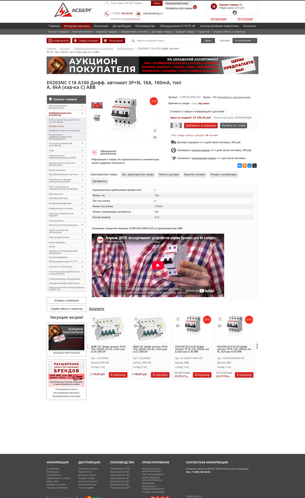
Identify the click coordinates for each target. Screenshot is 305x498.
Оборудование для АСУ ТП (63, 261)
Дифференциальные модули (64, 130)
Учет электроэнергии (153, 474)
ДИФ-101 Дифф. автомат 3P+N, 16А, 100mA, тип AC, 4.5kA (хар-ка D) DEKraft (108, 349)
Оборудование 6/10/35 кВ (177, 26)
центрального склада (204, 158)
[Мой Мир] (249, 165)
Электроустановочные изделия (61, 214)
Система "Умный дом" (61, 266)
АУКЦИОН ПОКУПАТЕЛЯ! (66, 352)
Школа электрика (87, 484)
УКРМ (52, 246)
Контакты (249, 26)
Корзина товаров (106, 31)
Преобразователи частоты (63, 174)
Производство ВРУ (119, 471)
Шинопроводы (57, 242)
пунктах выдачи (201, 150)
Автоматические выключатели (58, 106)
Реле (51, 150)
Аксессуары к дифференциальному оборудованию (60, 136)
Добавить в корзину (201, 125)
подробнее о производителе (234, 97)
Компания (101, 26)
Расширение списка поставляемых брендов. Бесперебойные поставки (66, 393)
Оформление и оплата (134, 31)
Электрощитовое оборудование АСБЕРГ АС (66, 288)
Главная (54, 26)
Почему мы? (53, 471)
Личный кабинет (82, 31)
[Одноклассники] (245, 165)
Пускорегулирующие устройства (60, 144)
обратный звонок (132, 18)
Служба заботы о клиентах (229, 31)
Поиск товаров (86, 487)
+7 (122, 13)
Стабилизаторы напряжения (64, 278)
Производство (145, 26)
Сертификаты (54, 474)
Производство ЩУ (119, 484)
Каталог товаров (58, 31)
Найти (208, 40)
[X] (254, 165)
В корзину (118, 375)
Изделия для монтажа (61, 208)
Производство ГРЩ (120, 468)
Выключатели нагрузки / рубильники (62, 163)
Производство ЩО (119, 481)
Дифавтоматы (125, 48)
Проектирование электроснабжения (152, 478)
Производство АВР (120, 474)
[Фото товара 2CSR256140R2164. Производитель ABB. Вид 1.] (97, 119)
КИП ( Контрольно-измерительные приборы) (63, 187)
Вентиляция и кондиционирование (153, 487)
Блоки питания (57, 170)
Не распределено (58, 257)
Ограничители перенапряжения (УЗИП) (62, 156)
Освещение (148, 483)
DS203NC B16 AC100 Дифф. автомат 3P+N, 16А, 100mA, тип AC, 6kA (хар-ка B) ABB (234, 349)
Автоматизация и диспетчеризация (151, 469)
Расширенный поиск (176, 3)
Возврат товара (185, 31)
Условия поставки (56, 484)
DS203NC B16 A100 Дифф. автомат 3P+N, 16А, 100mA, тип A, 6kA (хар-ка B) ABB (192, 349)
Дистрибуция (122, 26)
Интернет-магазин (76, 26)
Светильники (56, 193)
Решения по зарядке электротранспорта (60, 180)
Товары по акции (88, 40)
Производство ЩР (119, 478)
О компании (53, 468)
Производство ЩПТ (120, 487)
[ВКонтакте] (240, 165)
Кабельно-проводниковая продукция (63, 251)
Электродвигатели (59, 237)
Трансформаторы (58, 198)
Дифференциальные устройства (93, 48)
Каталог (65, 48)
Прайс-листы (85, 471)
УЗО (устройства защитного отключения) (64, 120)
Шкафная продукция (60, 203)
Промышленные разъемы (63, 224)
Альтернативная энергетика (219, 26)
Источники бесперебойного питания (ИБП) (64, 272)
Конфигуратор (61, 40)
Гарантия (204, 31)
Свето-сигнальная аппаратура (58, 231)
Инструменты (56, 220)
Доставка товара (162, 31)
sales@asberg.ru (153, 13)
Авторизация (219, 18)
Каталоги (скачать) (88, 481)
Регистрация (245, 18)
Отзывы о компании (66, 300)
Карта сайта (53, 481)
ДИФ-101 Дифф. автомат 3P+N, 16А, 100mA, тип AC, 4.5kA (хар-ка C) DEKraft (150, 349)
